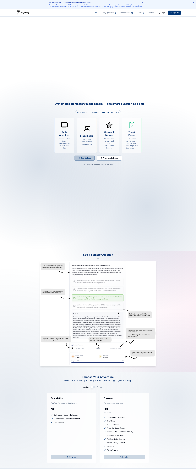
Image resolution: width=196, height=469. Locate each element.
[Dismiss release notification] (193, 2)
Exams (139, 13)
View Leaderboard (110, 158)
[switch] (93, 387)
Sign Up (176, 13)
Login (163, 13)
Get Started (71, 457)
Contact (151, 13)
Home (96, 13)
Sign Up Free (86, 158)
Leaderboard (125, 13)
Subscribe (124, 457)
